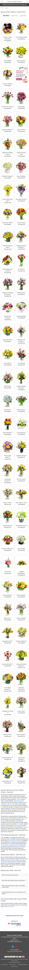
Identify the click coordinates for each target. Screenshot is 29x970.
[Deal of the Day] (21, 76)
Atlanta (6, 906)
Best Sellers (6, 15)
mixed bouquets (20, 801)
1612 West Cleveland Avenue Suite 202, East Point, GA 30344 (14, 937)
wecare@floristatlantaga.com (14, 941)
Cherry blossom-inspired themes (9, 845)
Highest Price (14, 15)
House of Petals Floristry (14, 1)
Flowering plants (18, 825)
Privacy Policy (13, 964)
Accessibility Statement (22, 964)
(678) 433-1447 (14, 940)
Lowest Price (23, 15)
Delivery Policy (14, 966)
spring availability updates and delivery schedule (13, 860)
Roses (25, 827)
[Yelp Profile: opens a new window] (16, 946)
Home (2, 7)
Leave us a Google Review (14, 951)
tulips (18, 799)
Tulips (2, 837)
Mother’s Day (11, 804)
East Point (11, 906)
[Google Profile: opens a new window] (13, 946)
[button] (25, 966)
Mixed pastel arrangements (15, 840)
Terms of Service (4, 964)
